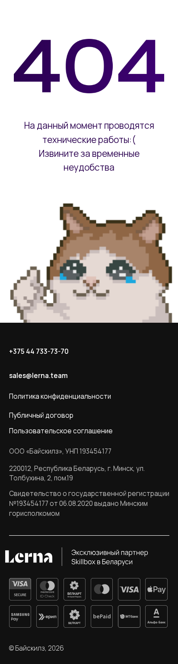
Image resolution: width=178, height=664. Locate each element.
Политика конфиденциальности (60, 396)
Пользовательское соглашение (61, 430)
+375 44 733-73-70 (39, 351)
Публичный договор (41, 415)
